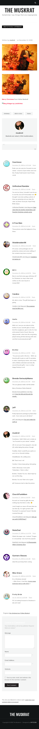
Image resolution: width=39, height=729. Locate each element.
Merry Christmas (8, 99)
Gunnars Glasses (19, 555)
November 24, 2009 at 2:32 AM (21, 559)
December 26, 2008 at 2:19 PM (21, 353)
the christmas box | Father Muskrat (19, 613)
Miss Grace (17, 573)
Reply (34, 165)
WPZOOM (33, 722)
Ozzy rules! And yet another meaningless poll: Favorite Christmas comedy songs (24, 210)
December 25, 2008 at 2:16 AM (21, 189)
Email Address (9, 660)
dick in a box (18, 113)
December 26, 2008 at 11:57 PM (21, 410)
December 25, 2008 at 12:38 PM (21, 273)
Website (7, 669)
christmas (7, 113)
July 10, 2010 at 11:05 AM (19, 597)
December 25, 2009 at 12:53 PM (21, 576)
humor (29, 113)
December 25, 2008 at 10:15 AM (21, 246)
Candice (15, 294)
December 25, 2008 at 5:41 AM (21, 226)
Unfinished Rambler (20, 186)
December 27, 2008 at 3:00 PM (21, 497)
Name (7, 651)
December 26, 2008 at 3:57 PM (21, 381)
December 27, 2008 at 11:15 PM (21, 533)
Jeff (14, 407)
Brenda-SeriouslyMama (22, 378)
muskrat (12, 40)
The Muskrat (19, 10)
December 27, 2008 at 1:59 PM (21, 436)
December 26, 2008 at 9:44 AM (21, 322)
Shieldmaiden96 (19, 242)
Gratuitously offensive (12, 26)
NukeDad (16, 530)
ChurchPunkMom (19, 494)
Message (8, 633)
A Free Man (17, 223)
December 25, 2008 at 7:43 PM (21, 297)
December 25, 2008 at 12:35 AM (21, 165)
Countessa (16, 162)
